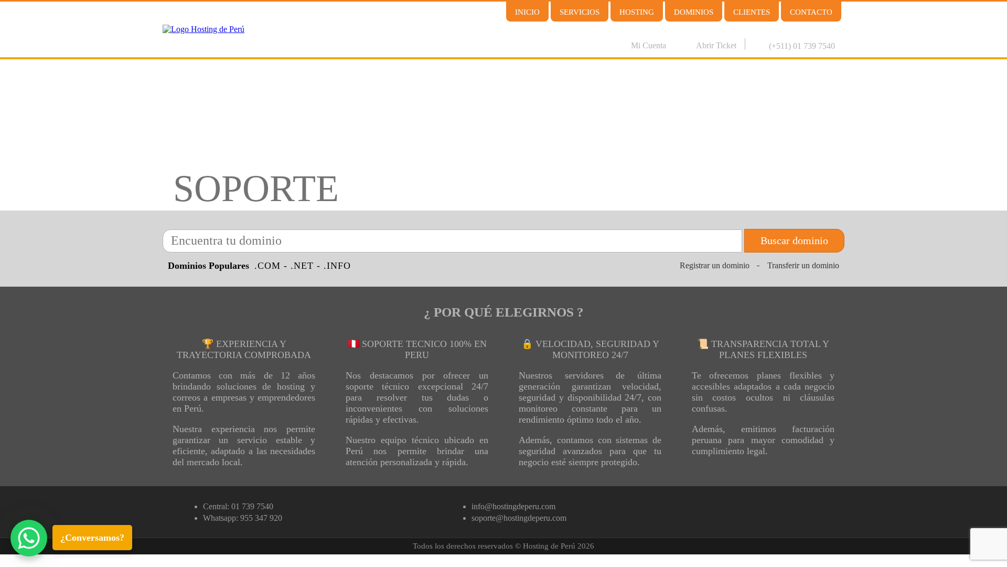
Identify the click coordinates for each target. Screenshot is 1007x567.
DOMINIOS (693, 12)
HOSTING (636, 12)
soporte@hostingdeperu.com (519, 517)
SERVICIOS (579, 12)
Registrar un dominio (714, 265)
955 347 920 (261, 517)
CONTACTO (811, 12)
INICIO (527, 12)
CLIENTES (751, 12)
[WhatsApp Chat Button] (28, 538)
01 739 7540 (252, 506)
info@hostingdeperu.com (513, 506)
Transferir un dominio (803, 265)
